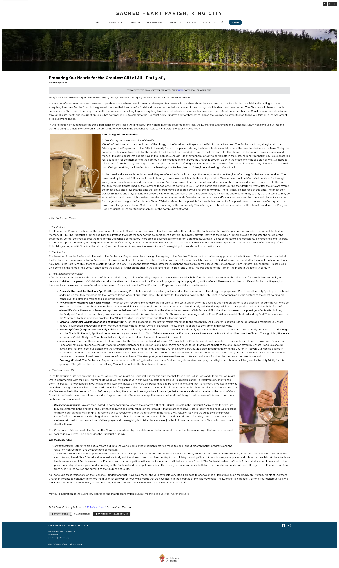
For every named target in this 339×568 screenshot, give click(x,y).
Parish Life (175, 22)
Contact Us (209, 22)
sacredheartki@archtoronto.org (58, 538)
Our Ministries (154, 22)
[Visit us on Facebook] (283, 525)
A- (330, 4)
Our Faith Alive (60, 514)
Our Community (114, 22)
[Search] (222, 23)
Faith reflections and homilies (112, 514)
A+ (325, 4)
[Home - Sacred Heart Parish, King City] (97, 23)
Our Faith (135, 22)
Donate (235, 22)
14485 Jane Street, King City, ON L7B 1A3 (62, 531)
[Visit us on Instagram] (289, 525)
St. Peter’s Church (96, 507)
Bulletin (191, 22)
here (181, 90)
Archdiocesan (83, 514)
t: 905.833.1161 (53, 534)
